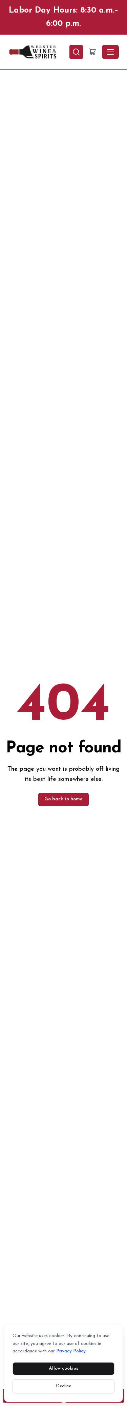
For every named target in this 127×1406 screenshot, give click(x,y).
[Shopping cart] (92, 52)
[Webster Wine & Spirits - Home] (38, 52)
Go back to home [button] (63, 799)
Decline (63, 1386)
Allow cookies (63, 1368)
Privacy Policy (71, 1351)
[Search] (76, 52)
